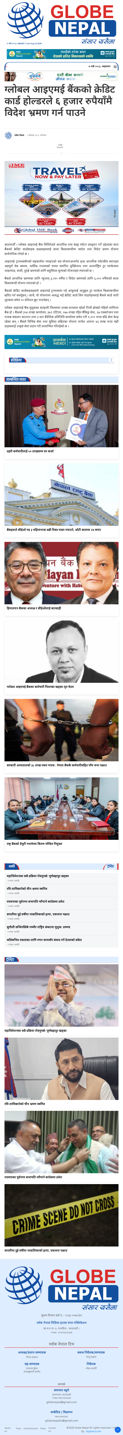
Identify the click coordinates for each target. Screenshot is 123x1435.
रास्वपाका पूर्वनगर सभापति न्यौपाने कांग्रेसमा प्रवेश (35, 902)
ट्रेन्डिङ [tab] (110, 866)
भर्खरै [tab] (12, 866)
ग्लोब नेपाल (19, 135)
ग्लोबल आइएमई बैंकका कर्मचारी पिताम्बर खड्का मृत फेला (40, 687)
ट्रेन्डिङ (10, 960)
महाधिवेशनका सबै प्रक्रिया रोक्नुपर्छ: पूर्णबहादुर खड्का (38, 876)
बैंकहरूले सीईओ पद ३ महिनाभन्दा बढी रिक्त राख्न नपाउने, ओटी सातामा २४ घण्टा (54, 530)
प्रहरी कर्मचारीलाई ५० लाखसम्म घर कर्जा (30, 452)
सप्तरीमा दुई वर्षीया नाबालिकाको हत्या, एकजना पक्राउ (38, 915)
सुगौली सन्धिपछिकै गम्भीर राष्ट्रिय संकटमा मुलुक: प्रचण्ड (38, 927)
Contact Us (52, 1429)
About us (7, 1429)
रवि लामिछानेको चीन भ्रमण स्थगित (27, 889)
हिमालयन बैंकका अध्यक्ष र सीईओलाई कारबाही (34, 609)
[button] (115, 66)
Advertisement (30, 1428)
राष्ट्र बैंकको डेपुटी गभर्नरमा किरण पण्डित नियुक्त (34, 844)
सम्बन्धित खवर (16, 380)
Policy (43, 1428)
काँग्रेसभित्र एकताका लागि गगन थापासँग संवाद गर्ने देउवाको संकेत (44, 940)
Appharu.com (93, 1431)
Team (18, 1428)
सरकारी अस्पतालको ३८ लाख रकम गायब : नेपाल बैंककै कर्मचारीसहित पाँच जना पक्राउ (57, 766)
